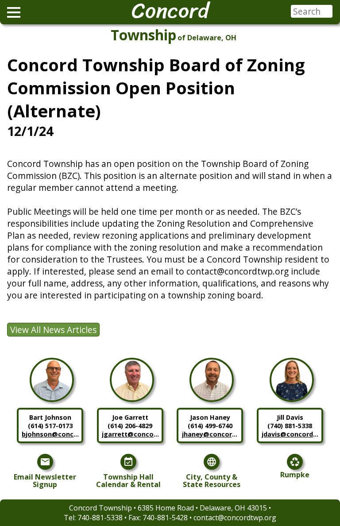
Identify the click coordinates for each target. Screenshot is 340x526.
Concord (170, 10)
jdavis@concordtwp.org (290, 434)
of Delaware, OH (207, 38)
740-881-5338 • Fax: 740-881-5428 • (135, 517)
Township (143, 34)
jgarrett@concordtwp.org (130, 434)
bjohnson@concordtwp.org (50, 434)
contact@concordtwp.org (234, 517)
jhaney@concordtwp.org (211, 434)
